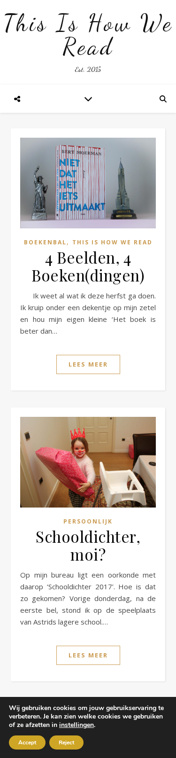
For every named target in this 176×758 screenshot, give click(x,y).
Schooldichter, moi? (88, 545)
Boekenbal (45, 242)
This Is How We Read (88, 34)
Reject (66, 742)
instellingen (76, 725)
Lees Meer (88, 364)
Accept (27, 742)
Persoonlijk (88, 521)
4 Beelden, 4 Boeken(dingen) (88, 266)
